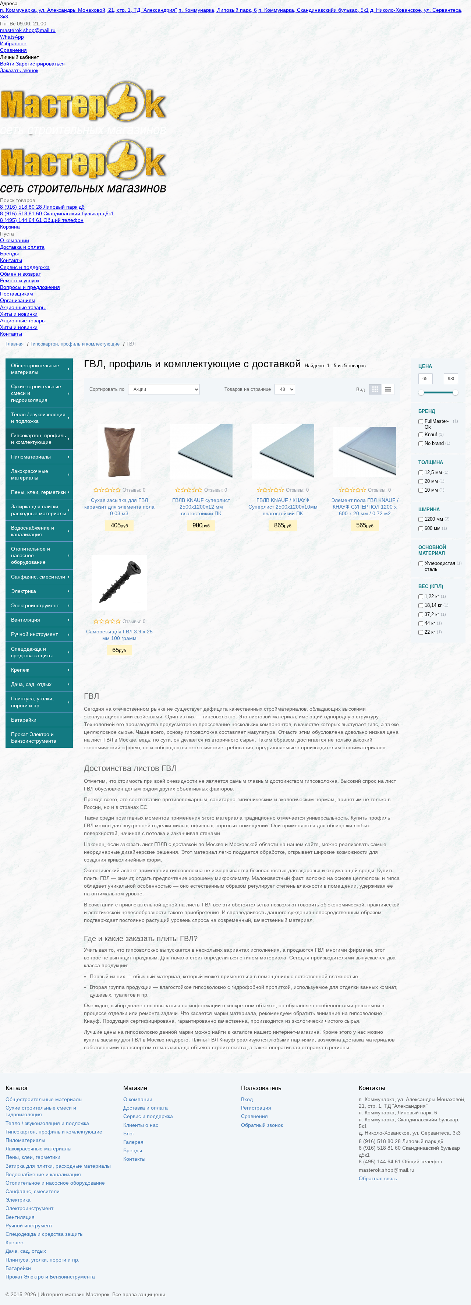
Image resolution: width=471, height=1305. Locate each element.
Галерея (133, 1142)
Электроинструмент (29, 1208)
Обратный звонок (262, 1125)
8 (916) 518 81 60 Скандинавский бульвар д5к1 (57, 213)
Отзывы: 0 (134, 490)
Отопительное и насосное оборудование (55, 1183)
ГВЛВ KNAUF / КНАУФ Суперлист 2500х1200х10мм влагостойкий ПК (283, 506)
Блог (128, 1133)
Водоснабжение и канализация (43, 1174)
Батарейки (18, 1268)
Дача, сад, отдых (26, 1251)
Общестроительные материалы (44, 1099)
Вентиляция (20, 1217)
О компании (14, 240)
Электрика (18, 1200)
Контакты (11, 260)
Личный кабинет (19, 57)
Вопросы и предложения (30, 287)
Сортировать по (106, 389)
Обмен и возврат (20, 274)
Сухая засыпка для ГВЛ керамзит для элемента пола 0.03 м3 (119, 506)
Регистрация (256, 1108)
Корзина (10, 227)
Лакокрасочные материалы (38, 1149)
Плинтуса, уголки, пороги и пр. (42, 1260)
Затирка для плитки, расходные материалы (58, 1166)
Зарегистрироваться (40, 64)
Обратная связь (378, 1178)
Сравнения (13, 50)
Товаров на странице (247, 389)
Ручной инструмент (29, 1225)
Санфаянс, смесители (33, 1191)
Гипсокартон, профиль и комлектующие (54, 1132)
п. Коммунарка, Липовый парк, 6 (217, 10)
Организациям (17, 300)
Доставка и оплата (22, 247)
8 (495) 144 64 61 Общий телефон (42, 220)
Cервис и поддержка (25, 267)
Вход (247, 1099)
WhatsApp (12, 37)
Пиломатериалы (25, 1140)
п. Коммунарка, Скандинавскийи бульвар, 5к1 (313, 10)
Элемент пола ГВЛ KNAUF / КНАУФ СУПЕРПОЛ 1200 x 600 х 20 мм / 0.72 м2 (365, 506)
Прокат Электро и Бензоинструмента (50, 1277)
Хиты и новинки (19, 314)
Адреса (9, 3)
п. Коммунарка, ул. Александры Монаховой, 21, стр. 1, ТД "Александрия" (88, 10)
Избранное (13, 43)
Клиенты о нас (140, 1125)
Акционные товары (23, 307)
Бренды (9, 254)
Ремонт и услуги (19, 280)
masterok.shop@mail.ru (28, 30)
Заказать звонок (19, 70)
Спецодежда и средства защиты (45, 1234)
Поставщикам (16, 294)
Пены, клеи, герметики (33, 1157)
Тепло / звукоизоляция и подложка (47, 1123)
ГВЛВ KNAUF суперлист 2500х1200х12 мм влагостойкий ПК (201, 506)
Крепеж (15, 1242)
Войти (7, 64)
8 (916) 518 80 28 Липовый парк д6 (42, 207)
